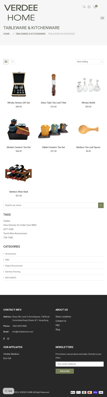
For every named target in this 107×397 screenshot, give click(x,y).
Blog (58, 329)
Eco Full (7, 358)
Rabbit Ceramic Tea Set (53, 147)
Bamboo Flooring (12, 272)
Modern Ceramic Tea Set (19, 147)
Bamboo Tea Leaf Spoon (88, 147)
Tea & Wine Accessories (15, 233)
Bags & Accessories (14, 266)
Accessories (10, 254)
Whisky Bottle (88, 102)
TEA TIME (8, 237)
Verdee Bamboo (11, 354)
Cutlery (6, 221)
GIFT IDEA (8, 229)
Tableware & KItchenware (31, 34)
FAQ (58, 325)
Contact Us (61, 321)
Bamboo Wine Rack (18, 191)
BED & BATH (10, 278)
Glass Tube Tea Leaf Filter (53, 102)
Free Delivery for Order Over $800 (20, 225)
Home (6, 34)
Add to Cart (19, 84)
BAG (7, 260)
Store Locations (63, 316)
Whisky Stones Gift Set (18, 102)
